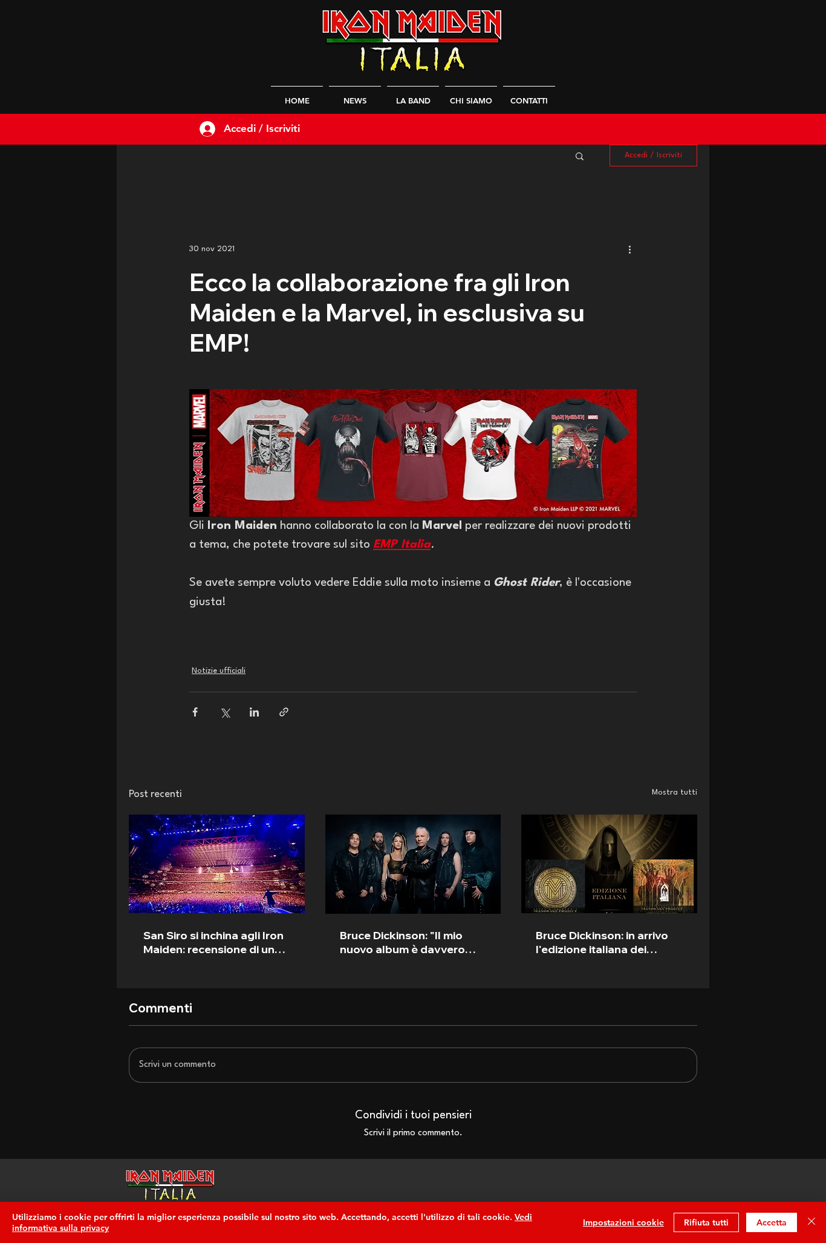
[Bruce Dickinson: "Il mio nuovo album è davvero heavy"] (413, 864)
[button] (579, 155)
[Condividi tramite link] (284, 712)
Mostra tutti (674, 792)
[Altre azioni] (629, 248)
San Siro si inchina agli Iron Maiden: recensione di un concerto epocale (213, 942)
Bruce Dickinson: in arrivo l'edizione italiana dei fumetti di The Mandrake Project (602, 942)
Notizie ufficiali (219, 671)
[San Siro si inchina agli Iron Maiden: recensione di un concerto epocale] (217, 864)
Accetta (771, 1222)
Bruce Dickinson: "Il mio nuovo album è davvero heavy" (402, 942)
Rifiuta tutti (706, 1222)
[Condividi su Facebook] (195, 712)
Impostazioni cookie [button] (623, 1222)
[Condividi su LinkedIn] (254, 712)
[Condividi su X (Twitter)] (224, 712)
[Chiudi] (811, 1222)
